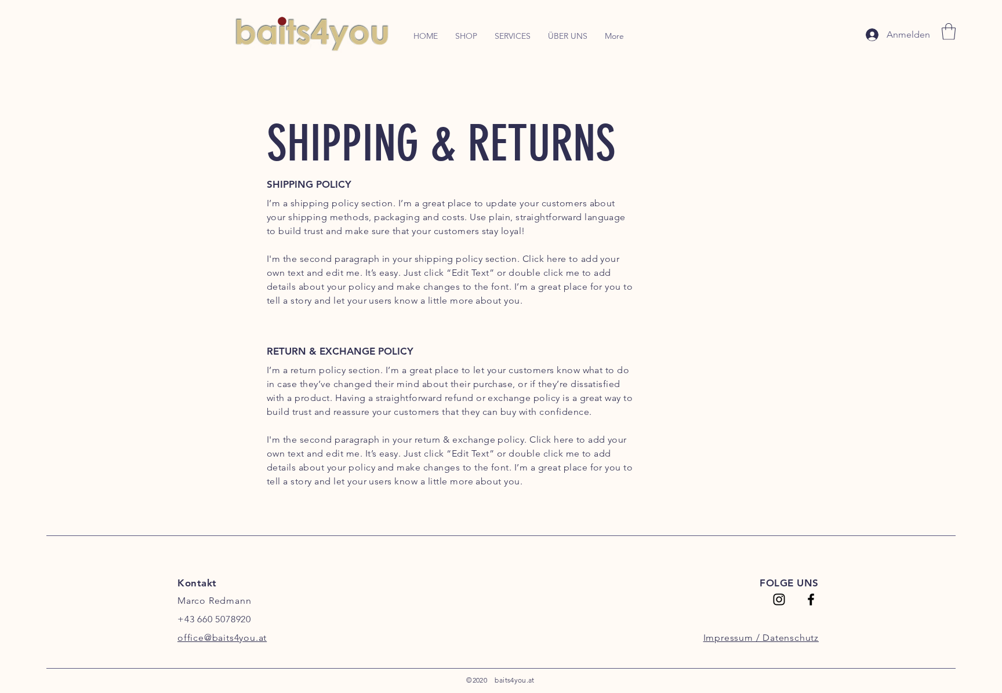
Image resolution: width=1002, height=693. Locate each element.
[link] (949, 31)
